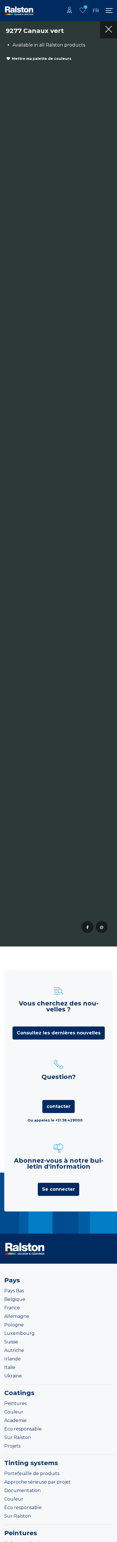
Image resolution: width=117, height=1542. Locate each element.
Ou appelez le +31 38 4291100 (55, 1120)
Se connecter (58, 1189)
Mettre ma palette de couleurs (41, 58)
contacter (58, 1106)
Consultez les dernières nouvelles (59, 1033)
